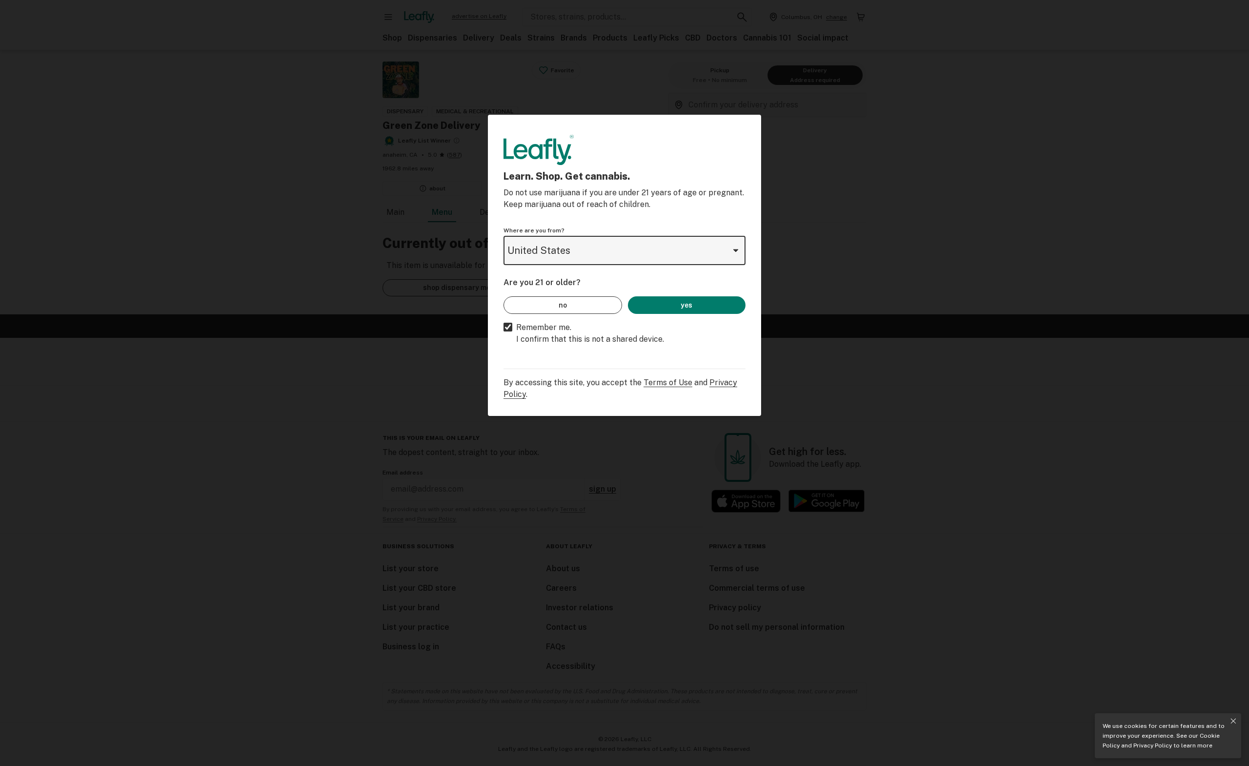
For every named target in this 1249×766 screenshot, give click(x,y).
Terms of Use (668, 382)
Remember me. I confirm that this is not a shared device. (590, 333)
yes (686, 305)
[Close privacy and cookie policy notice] (1233, 721)
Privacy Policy (1152, 745)
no (563, 305)
